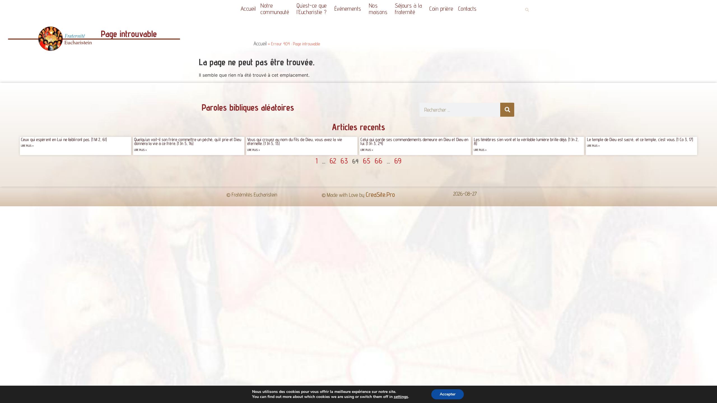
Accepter (447, 394)
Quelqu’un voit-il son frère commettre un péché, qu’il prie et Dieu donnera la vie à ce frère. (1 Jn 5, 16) (187, 141)
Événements (347, 8)
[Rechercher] (507, 110)
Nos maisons (378, 8)
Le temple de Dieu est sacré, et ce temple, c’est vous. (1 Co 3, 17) (640, 139)
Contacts (467, 8)
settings (401, 396)
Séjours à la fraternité (408, 8)
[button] (526, 9)
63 (344, 160)
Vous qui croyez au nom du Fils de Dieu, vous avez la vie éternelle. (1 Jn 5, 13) (294, 141)
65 (366, 160)
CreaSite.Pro (380, 194)
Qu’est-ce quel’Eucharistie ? (312, 8)
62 (333, 160)
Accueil (248, 8)
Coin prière (441, 8)
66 (378, 160)
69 (397, 160)
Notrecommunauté (274, 8)
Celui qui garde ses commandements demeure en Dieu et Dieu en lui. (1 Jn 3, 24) (414, 141)
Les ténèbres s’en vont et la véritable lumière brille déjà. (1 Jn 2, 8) (526, 141)
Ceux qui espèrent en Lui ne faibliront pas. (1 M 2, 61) (64, 139)
